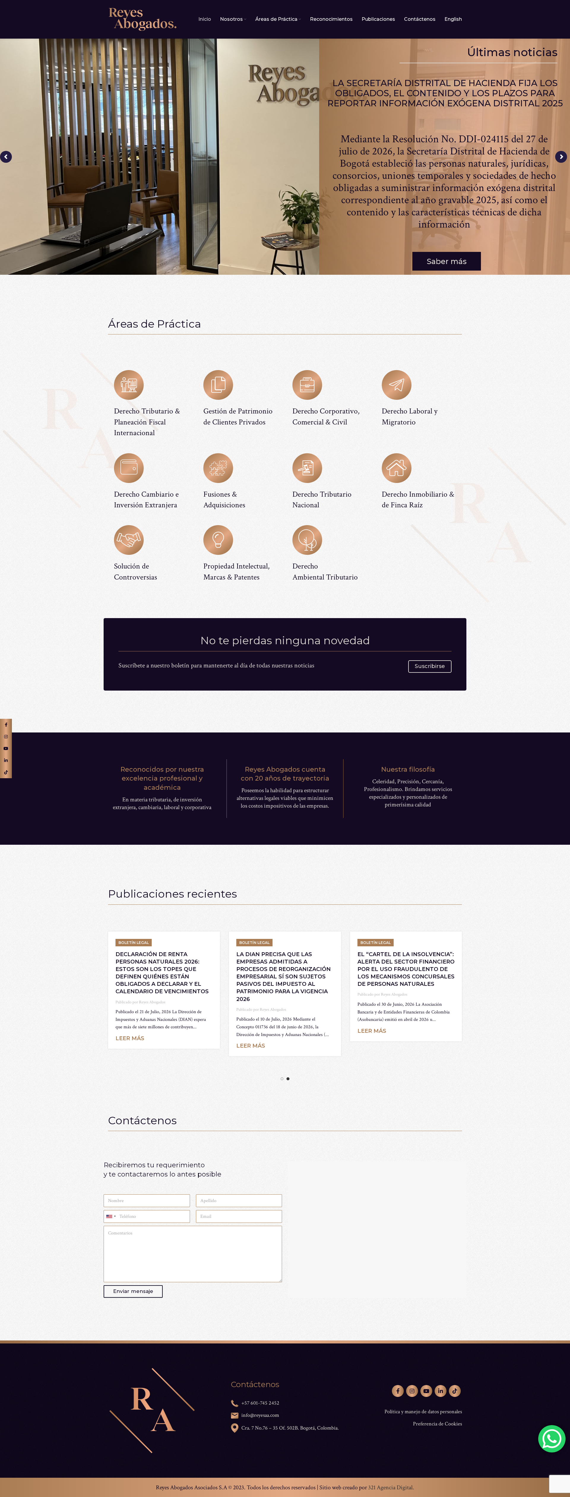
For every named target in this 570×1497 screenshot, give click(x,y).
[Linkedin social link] (440, 1391)
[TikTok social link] (455, 1391)
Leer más (129, 1061)
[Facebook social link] (398, 1391)
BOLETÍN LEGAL (133, 942)
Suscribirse (430, 666)
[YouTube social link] (426, 1391)
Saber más (447, 261)
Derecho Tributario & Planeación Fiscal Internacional (147, 422)
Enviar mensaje (133, 1291)
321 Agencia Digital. (391, 1487)
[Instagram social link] (412, 1391)
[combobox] (111, 1216)
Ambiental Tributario (325, 577)
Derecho (305, 566)
